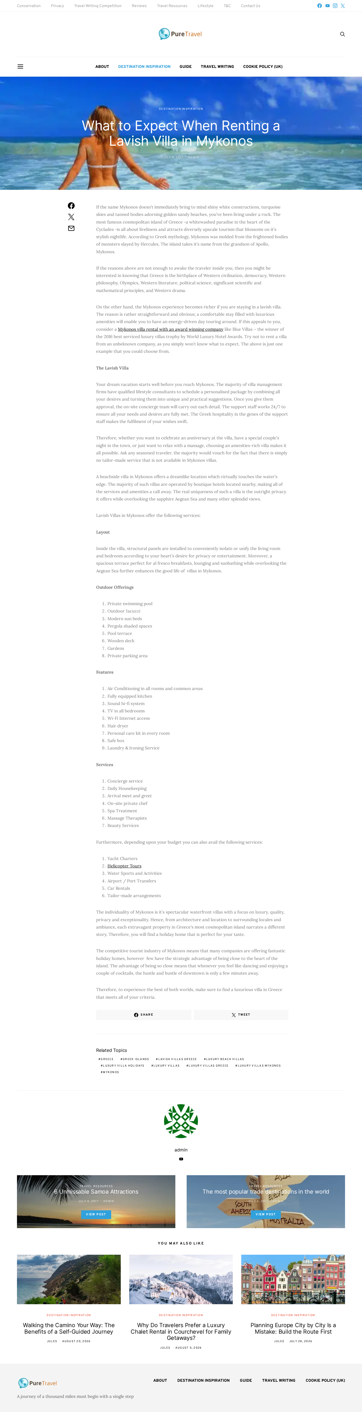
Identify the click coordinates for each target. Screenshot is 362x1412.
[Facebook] (319, 5)
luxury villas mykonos (259, 1066)
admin (193, 157)
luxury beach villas (225, 1059)
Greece (107, 1059)
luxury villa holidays (123, 1066)
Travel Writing (217, 67)
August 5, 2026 (188, 1348)
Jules (52, 1341)
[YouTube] (327, 5)
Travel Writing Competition (98, 6)
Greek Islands (136, 1059)
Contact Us (250, 6)
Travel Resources (172, 6)
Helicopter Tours (124, 866)
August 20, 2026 (76, 1341)
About (102, 67)
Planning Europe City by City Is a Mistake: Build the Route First (293, 1328)
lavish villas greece (177, 1059)
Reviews (139, 6)
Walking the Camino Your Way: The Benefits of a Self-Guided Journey (69, 1328)
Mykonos (111, 1072)
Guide (186, 67)
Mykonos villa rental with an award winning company (170, 329)
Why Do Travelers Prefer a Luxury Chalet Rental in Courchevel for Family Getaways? (181, 1331)
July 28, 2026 (300, 1341)
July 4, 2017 (173, 157)
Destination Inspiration (144, 67)
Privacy (57, 6)
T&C (227, 6)
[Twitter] (343, 5)
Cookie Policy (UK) (263, 67)
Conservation (29, 6)
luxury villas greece (209, 1066)
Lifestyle (206, 6)
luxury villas (167, 1066)
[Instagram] (335, 5)
